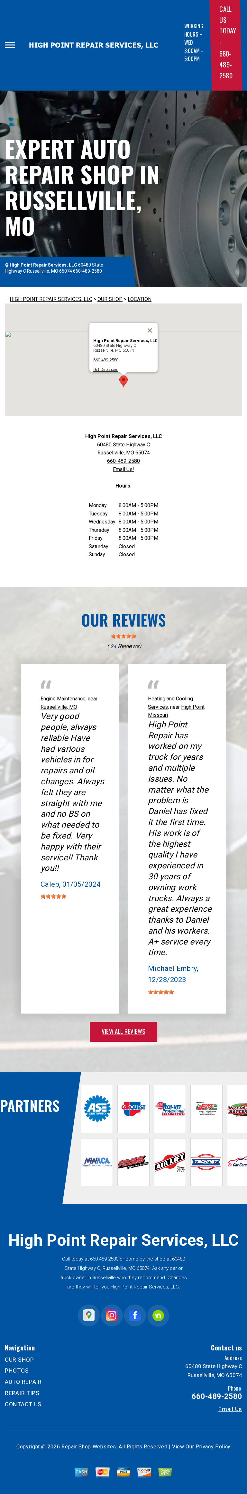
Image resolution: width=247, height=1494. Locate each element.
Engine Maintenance (63, 699)
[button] (123, 381)
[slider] (123, 636)
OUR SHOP (110, 299)
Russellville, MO (59, 707)
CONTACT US (23, 1404)
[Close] (150, 330)
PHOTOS (17, 1370)
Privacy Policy (213, 1447)
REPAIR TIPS (22, 1393)
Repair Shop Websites (88, 1447)
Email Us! (123, 469)
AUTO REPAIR (23, 1381)
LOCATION (139, 299)
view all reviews (123, 1030)
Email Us (230, 1409)
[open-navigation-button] (10, 45)
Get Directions (105, 369)
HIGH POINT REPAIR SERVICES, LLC (51, 299)
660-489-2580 (225, 64)
